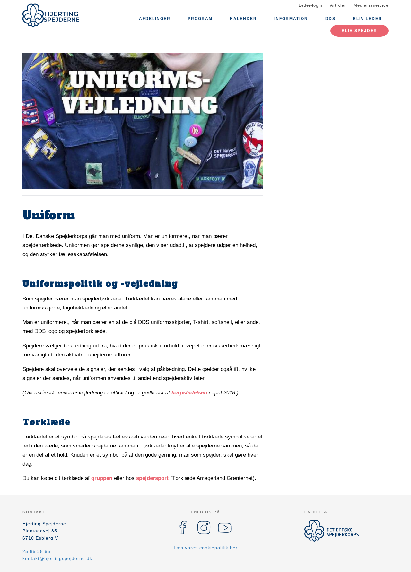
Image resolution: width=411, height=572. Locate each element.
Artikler (338, 5)
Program (200, 18)
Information (291, 18)
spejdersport (152, 478)
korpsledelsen (189, 393)
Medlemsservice (371, 5)
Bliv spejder (359, 30)
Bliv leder (367, 18)
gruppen (101, 478)
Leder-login (310, 5)
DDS (330, 18)
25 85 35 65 (36, 551)
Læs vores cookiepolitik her (206, 547)
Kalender (243, 18)
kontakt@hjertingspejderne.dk (57, 558)
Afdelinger (155, 18)
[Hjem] (51, 15)
